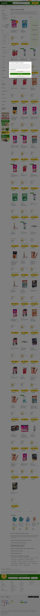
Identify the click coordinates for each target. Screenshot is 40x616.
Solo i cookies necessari (20, 76)
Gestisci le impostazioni (20, 71)
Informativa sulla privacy (12, 69)
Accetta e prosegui (20, 73)
